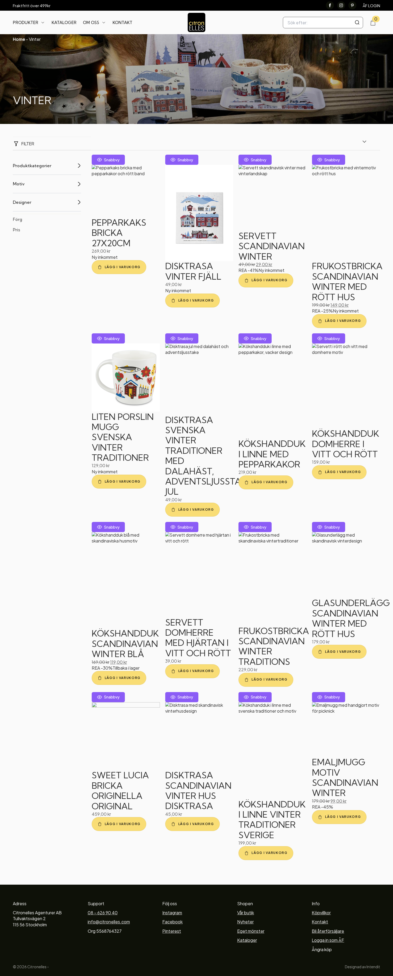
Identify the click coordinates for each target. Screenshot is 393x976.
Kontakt (122, 22)
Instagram (172, 912)
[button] (119, 267)
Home (19, 39)
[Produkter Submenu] (42, 22)
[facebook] (330, 5)
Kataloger (64, 22)
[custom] (352, 5)
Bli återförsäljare (328, 931)
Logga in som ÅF (328, 940)
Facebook (172, 921)
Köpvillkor (321, 912)
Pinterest (171, 931)
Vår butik (245, 912)
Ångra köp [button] (322, 949)
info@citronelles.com (109, 921)
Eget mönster (250, 931)
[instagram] (341, 5)
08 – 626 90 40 (103, 912)
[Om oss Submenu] (103, 22)
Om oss (91, 22)
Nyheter (245, 921)
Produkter (25, 22)
